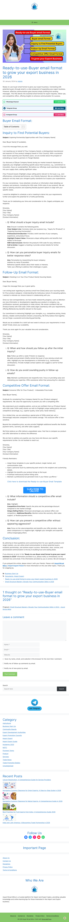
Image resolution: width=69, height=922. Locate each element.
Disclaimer (7, 864)
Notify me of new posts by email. (16, 668)
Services (6, 757)
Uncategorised (8, 766)
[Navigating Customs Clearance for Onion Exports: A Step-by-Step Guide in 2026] (9, 785)
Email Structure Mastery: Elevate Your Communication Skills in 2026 (29, 582)
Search (5, 685)
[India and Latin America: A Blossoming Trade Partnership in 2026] (9, 818)
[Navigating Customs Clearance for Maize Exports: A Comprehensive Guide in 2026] (9, 796)
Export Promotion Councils (12, 735)
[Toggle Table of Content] (22, 126)
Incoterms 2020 (8, 744)
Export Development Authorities (14, 732)
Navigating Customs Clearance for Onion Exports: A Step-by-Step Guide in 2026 (32, 790)
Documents (9, 576)
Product (5, 754)
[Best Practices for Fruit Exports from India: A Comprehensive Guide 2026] (9, 807)
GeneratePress (46, 919)
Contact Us (7, 861)
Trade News (7, 760)
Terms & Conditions (10, 870)
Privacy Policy (8, 867)
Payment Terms (8, 751)
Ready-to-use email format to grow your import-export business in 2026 (31, 579)
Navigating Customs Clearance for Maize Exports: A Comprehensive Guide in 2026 (32, 801)
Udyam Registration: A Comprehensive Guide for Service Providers (27, 780)
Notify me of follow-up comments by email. (19, 663)
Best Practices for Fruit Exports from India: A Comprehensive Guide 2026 (29, 812)
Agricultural (7, 723)
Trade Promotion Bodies (11, 763)
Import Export (19, 576)
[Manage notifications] (64, 918)
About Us (6, 858)
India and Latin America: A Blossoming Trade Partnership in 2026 (26, 823)
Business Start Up (11, 573)
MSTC (5, 748)
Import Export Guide (10, 741)
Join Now (60, 102)
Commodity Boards (10, 729)
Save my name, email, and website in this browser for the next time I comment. (33, 659)
